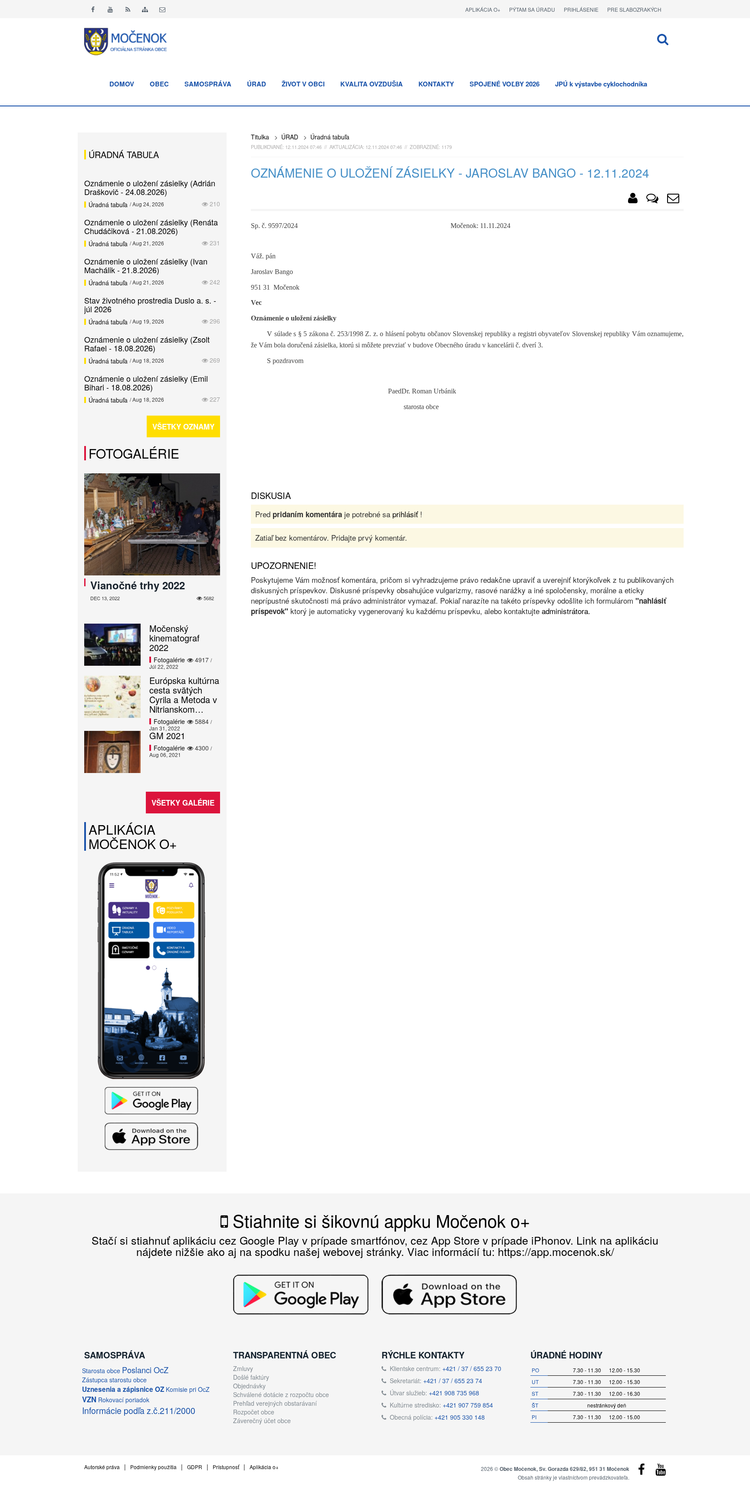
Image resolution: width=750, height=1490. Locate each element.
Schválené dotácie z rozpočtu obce (281, 1394)
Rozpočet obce (253, 1411)
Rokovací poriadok (123, 1399)
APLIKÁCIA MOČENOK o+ (133, 836)
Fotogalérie (134, 453)
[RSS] (127, 9)
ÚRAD (256, 84)
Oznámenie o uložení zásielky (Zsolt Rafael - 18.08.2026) (147, 344)
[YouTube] (660, 1471)
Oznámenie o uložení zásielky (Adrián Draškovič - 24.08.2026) (149, 187)
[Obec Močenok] (633, 199)
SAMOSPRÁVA (207, 84)
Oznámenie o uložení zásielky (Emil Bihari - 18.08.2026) (146, 383)
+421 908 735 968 (454, 1392)
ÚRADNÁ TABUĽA (124, 154)
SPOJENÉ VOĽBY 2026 (504, 84)
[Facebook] (93, 9)
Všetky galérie (182, 802)
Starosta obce (101, 1370)
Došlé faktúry (251, 1377)
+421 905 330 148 (459, 1417)
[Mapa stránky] (145, 9)
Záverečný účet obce (262, 1420)
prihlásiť (405, 514)
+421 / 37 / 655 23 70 (471, 1368)
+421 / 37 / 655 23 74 (452, 1380)
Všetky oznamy (183, 426)
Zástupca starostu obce (114, 1379)
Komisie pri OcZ (188, 1389)
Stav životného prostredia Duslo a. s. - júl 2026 (150, 304)
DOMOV (121, 84)
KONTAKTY (436, 84)
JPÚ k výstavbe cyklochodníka (601, 84)
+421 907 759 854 (468, 1405)
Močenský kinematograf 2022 (174, 638)
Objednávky (249, 1385)
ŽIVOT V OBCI (303, 84)
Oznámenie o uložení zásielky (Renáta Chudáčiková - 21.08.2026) (151, 226)
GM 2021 (167, 735)
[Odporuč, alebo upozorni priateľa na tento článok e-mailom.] (673, 199)
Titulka (260, 136)
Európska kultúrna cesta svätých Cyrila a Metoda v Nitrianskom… (184, 694)
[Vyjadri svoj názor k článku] (652, 199)
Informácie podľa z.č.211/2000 (138, 1410)
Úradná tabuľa (329, 136)
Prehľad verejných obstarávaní (275, 1403)
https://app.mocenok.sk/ (556, 1251)
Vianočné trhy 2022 (137, 585)
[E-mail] (162, 9)
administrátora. (566, 610)
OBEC (159, 84)
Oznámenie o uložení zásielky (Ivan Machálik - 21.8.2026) (145, 265)
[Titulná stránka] (132, 40)
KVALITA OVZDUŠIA (371, 84)
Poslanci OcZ (145, 1369)
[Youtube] (110, 9)
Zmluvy (243, 1368)
